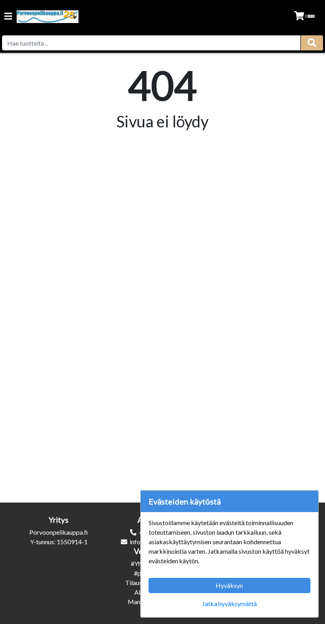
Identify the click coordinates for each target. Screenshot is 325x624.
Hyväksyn (229, 585)
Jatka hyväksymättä (229, 603)
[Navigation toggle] (8, 17)
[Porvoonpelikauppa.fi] (47, 16)
